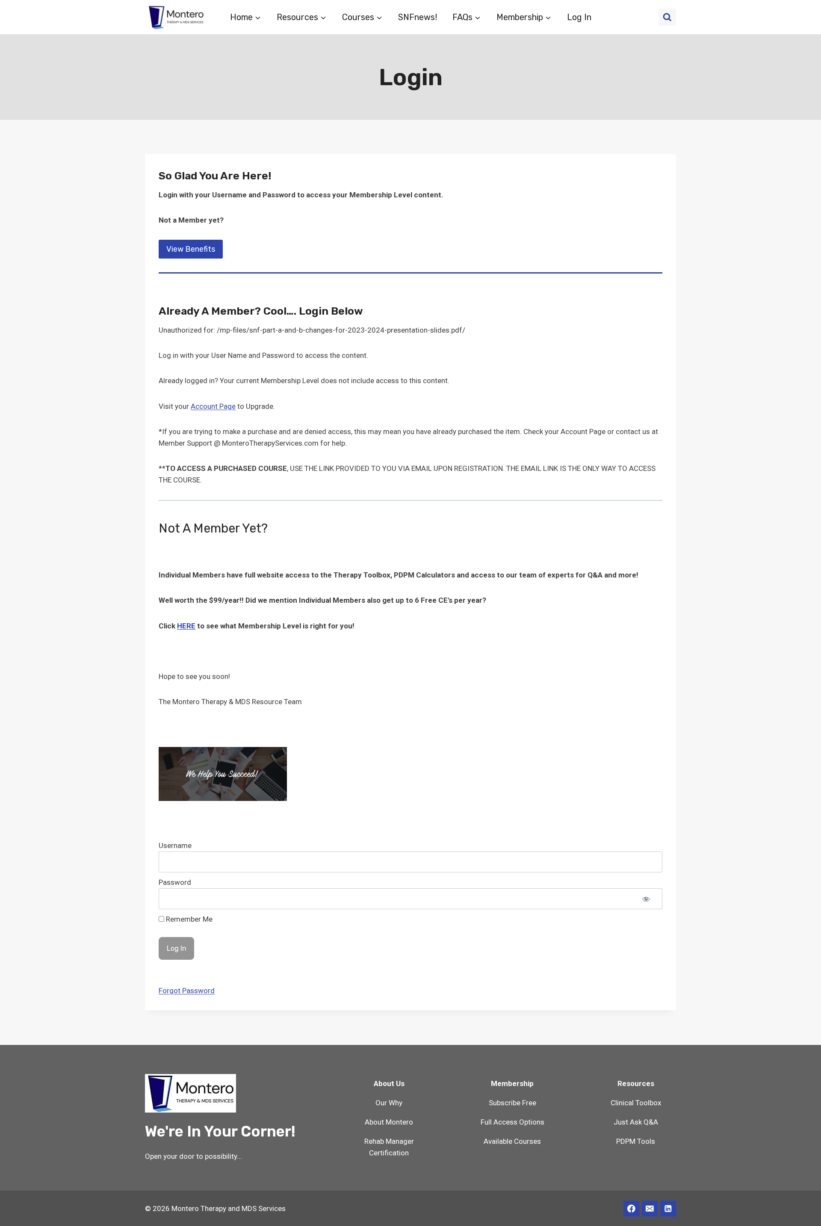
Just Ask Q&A (636, 1122)
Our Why (388, 1102)
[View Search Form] (667, 17)
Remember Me (188, 919)
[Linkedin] (668, 1209)
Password (175, 882)
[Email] (650, 1209)
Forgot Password (187, 990)
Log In (579, 17)
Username (175, 845)
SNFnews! (417, 17)
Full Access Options (512, 1122)
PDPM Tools (635, 1141)
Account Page (213, 406)
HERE (186, 626)
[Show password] (646, 898)
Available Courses (512, 1141)
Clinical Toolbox (636, 1102)
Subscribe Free (512, 1102)
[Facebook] (631, 1209)
